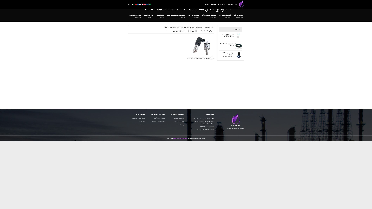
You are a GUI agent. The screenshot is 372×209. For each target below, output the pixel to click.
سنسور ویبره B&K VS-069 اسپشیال (227, 45)
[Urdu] (133, 4)
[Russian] (138, 4)
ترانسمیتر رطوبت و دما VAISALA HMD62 (228, 35)
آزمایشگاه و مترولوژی (179, 122)
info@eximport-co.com (204, 130)
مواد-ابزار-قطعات (180, 125)
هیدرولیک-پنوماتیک (179, 118)
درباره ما (143, 125)
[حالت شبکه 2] (196, 31)
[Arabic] (149, 4)
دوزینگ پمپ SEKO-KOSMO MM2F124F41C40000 (228, 55)
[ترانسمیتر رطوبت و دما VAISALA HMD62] (239, 36)
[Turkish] (135, 4)
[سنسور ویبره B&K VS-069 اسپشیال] (239, 46)
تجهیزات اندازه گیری (159, 118)
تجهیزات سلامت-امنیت (158, 122)
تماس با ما (142, 122)
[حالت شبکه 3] (193, 31)
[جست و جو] (129, 4)
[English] (145, 4)
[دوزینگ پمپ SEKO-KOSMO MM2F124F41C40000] (239, 55)
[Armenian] (147, 4)
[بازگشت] (229, 9)
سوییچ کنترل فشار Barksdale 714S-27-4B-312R (200, 58)
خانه (211, 27)
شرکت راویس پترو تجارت (138, 118)
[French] (142, 4)
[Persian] (140, 4)
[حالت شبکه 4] (189, 31)
